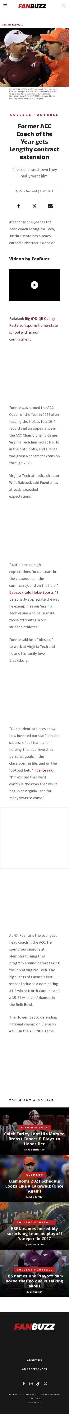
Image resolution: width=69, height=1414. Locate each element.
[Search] (64, 6)
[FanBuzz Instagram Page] (30, 1383)
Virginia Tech (34, 1127)
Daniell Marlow (36, 1149)
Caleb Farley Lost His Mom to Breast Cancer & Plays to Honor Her (34, 1138)
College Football (12, 25)
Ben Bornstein (36, 1244)
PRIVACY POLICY (34, 1402)
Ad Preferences (34, 1369)
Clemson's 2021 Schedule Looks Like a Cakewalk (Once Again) (34, 1186)
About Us (34, 1360)
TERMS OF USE (34, 1398)
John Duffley (36, 1196)
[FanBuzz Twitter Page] (45, 1383)
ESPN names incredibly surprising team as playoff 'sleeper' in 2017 (34, 1233)
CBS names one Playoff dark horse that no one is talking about (34, 1280)
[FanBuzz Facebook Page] (23, 1383)
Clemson (34, 1174)
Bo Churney (36, 1291)
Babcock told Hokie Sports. (31, 592)
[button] (5, 5)
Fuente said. (44, 770)
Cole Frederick (28, 191)
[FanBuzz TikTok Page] (38, 1383)
